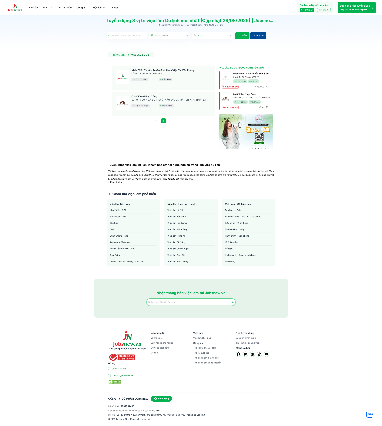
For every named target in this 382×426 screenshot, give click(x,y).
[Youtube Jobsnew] (266, 354)
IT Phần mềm (231, 242)
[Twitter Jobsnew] (245, 354)
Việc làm (33, 7)
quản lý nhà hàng (119, 235)
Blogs (115, 7)
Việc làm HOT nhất (202, 338)
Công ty (81, 7)
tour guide (115, 255)
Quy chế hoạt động (160, 347)
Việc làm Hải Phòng (177, 229)
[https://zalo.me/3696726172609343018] (246, 132)
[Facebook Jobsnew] (238, 354)
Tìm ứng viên (64, 7)
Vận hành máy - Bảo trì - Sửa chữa (242, 216)
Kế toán (228, 248)
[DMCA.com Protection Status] (115, 381)
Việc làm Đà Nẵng (176, 242)
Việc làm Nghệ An (176, 235)
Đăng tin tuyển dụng (246, 338)
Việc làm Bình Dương (177, 261)
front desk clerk (118, 216)
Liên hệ (154, 352)
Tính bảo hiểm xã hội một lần (207, 362)
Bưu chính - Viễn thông (236, 223)
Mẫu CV (47, 7)
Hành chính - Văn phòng (237, 235)
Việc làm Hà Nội (175, 210)
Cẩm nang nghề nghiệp (162, 343)
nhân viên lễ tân (118, 210)
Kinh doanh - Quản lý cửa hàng (240, 255)
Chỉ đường (163, 398)
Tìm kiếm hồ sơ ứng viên (247, 343)
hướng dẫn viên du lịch (122, 248)
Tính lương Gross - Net (204, 348)
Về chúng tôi (157, 338)
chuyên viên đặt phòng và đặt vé (126, 261)
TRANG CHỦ (119, 55)
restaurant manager (120, 242)
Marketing (230, 261)
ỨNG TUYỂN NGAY (230, 87)
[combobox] (169, 35)
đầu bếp (114, 223)
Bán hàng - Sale (233, 210)
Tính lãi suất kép (201, 353)
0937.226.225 (119, 368)
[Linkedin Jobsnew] (252, 354)
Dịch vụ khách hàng (235, 229)
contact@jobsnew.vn (123, 375)
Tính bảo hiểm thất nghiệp (206, 357)
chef (112, 229)
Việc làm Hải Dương (177, 223)
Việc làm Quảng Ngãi (178, 248)
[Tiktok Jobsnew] (259, 354)
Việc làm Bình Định (176, 255)
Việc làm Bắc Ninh (176, 216)
